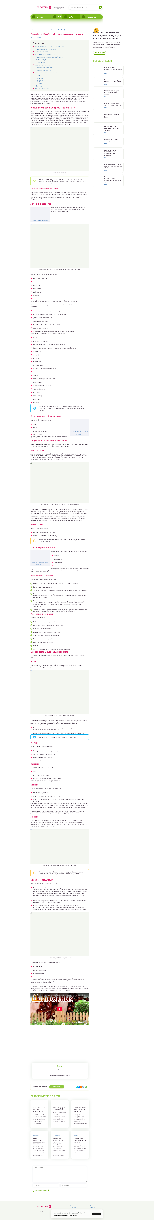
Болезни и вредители (41, 88)
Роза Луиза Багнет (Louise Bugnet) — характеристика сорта (113, 166)
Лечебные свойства (41, 52)
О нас (71, 1209)
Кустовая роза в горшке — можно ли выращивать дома (40, 219)
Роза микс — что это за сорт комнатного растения (112, 104)
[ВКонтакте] (79, 1087)
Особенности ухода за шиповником (46, 73)
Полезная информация (91, 16)
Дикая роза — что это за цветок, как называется (40, 563)
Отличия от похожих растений (46, 49)
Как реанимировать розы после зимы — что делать (112, 80)
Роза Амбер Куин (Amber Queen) (59, 1108)
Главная (72, 1205)
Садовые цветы (72, 16)
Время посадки (41, 62)
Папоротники (56, 1135)
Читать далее (100, 52)
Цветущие (76, 1135)
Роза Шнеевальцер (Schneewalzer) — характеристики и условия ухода (112, 179)
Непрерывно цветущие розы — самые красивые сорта (112, 115)
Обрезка (39, 83)
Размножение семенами (44, 67)
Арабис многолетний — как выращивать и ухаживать (39, 1141)
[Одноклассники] (81, 1087)
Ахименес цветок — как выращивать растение (80, 1140)
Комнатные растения (41, 16)
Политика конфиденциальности (98, 1205)
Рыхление (39, 78)
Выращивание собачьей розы (44, 54)
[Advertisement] (59, 1045)
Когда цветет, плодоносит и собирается (49, 57)
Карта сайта (73, 1207)
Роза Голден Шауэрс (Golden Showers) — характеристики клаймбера (110, 152)
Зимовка (39, 86)
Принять (96, 1214)
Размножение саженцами (44, 70)
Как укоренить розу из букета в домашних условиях (111, 92)
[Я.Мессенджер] (77, 1087)
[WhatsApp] (86, 1087)
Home (33, 29)
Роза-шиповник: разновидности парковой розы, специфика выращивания (79, 433)
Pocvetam (43, 7)
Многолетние (36, 1135)
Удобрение (40, 81)
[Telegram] (83, 1087)
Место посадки (41, 60)
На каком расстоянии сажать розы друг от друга (113, 140)
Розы (48, 29)
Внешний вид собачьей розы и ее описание (49, 46)
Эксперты (92, 1209)
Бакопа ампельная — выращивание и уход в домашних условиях (107, 35)
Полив (38, 75)
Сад (59, 16)
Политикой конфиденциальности (65, 1215)
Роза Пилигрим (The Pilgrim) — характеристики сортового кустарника (113, 69)
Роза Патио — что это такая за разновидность (39, 1109)
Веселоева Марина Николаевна (59, 1075)
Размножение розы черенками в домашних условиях (112, 128)
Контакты (92, 1207)
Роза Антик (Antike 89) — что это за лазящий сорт (80, 1109)
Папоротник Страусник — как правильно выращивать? (58, 1141)
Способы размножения (42, 65)
